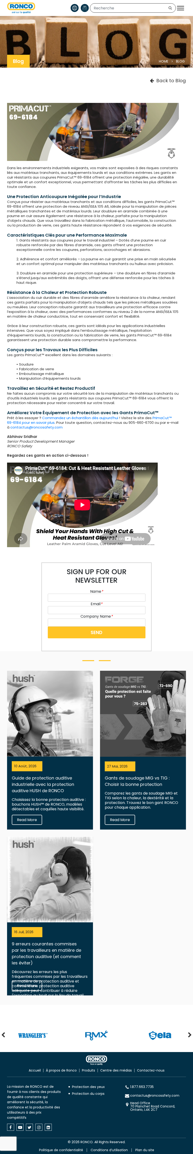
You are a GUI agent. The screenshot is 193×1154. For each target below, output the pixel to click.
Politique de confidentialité (61, 1150)
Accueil (35, 1070)
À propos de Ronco (61, 1070)
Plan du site (144, 1150)
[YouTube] (20, 1127)
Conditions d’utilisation (109, 1150)
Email (96, 604)
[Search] (170, 8)
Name (96, 591)
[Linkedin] (48, 1127)
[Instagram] (38, 1127)
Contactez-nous (151, 1070)
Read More (27, 820)
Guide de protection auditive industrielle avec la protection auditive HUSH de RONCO (43, 784)
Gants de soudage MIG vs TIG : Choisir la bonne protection (137, 781)
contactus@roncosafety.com (36, 427)
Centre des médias (116, 1070)
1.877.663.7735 (142, 1086)
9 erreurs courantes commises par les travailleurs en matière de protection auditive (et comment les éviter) (46, 953)
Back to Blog (171, 80)
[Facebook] (10, 1127)
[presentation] (3, 1035)
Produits (88, 1070)
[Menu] (180, 8)
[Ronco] (96, 1060)
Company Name (96, 616)
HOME (163, 61)
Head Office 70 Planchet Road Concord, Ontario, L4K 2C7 (152, 1106)
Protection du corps (88, 1093)
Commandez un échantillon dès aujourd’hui (80, 417)
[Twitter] (29, 1127)
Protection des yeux (88, 1086)
